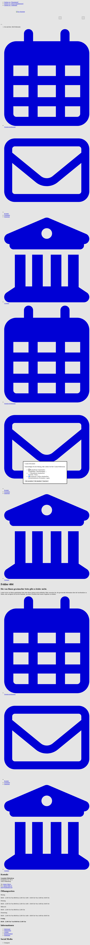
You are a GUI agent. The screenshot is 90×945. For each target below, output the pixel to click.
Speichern (45, 481)
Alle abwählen (37, 481)
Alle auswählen (29, 481)
